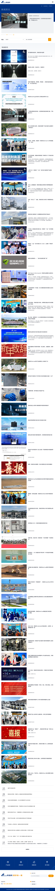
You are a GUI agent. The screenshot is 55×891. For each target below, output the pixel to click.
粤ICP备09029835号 (37, 889)
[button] (1, 34)
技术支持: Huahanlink (45, 889)
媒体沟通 (33, 884)
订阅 (51, 875)
